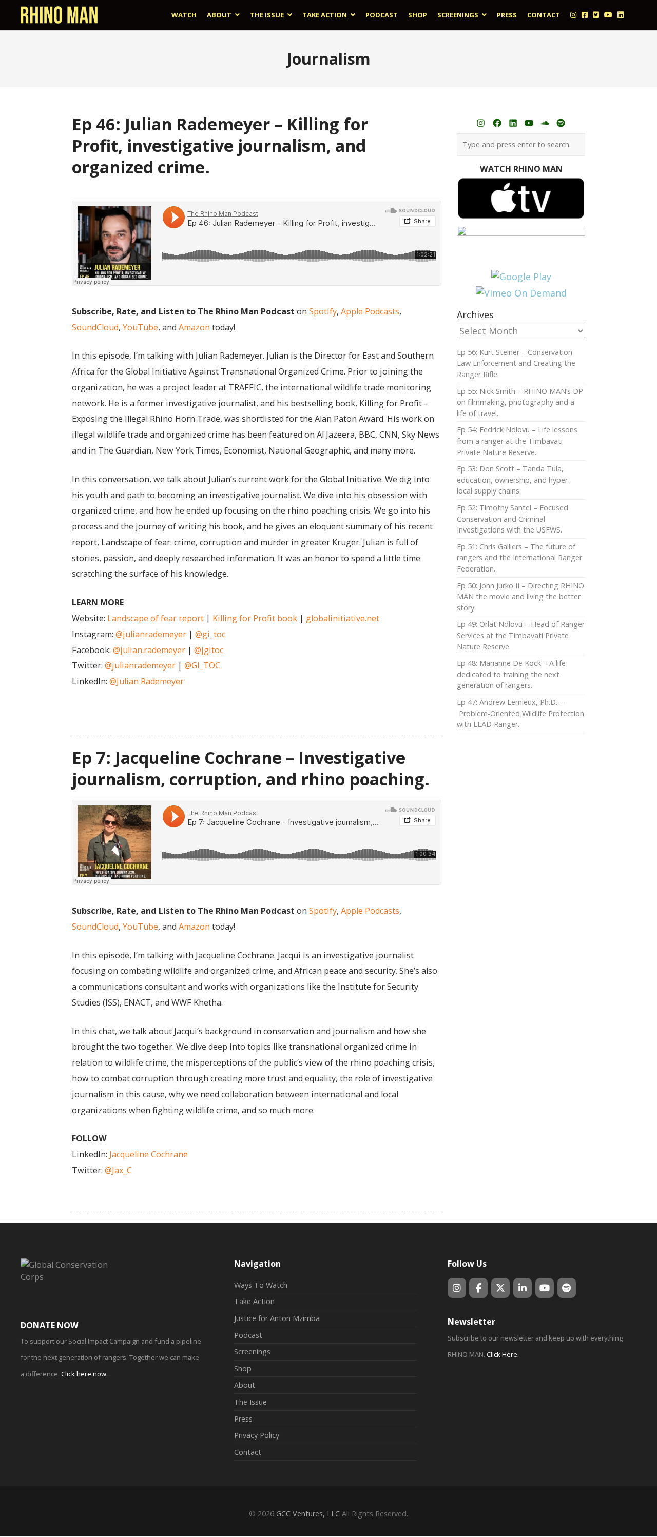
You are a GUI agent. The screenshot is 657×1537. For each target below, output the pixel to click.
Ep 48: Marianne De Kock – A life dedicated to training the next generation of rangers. (511, 674)
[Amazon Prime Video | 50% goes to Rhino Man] (521, 232)
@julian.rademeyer (149, 650)
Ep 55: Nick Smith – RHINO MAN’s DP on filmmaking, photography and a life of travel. (520, 402)
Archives (475, 314)
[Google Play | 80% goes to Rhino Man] (521, 276)
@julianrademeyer (150, 634)
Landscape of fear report (155, 618)
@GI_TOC (202, 665)
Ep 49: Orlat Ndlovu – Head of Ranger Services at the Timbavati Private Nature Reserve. (521, 635)
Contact (247, 1452)
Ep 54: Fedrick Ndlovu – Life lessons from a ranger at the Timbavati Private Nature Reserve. (517, 441)
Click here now (83, 1373)
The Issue (250, 1402)
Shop (243, 1368)
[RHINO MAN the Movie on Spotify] (566, 1288)
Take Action (254, 1301)
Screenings (252, 1351)
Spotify (323, 311)
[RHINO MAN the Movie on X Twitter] (500, 1288)
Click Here (502, 1354)
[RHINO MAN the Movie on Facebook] (478, 1288)
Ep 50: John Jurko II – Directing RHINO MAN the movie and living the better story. (520, 597)
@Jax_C (118, 1170)
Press (243, 1419)
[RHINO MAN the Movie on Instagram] (457, 1288)
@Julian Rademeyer (146, 681)
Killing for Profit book (254, 618)
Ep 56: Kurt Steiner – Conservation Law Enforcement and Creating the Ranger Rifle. (516, 363)
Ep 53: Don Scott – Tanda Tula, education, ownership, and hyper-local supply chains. (513, 480)
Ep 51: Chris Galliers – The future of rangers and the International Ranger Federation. (519, 558)
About (244, 1385)
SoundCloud (95, 327)
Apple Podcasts (370, 311)
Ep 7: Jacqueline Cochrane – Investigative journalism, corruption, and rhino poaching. (251, 768)
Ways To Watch (260, 1285)
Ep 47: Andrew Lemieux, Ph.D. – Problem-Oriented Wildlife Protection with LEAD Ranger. (520, 713)
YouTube (140, 327)
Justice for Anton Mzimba (277, 1318)
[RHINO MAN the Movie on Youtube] (544, 1288)
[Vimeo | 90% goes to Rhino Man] (521, 293)
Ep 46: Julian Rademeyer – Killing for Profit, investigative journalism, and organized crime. (220, 145)
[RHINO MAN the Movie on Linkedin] (522, 1288)
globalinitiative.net (342, 618)
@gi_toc (210, 634)
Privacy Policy (256, 1435)
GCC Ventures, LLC (308, 1514)
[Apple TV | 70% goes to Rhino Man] (521, 216)
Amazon (194, 327)
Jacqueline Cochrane (148, 1154)
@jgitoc (208, 650)
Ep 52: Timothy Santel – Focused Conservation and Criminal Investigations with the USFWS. (512, 519)
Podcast (248, 1335)
